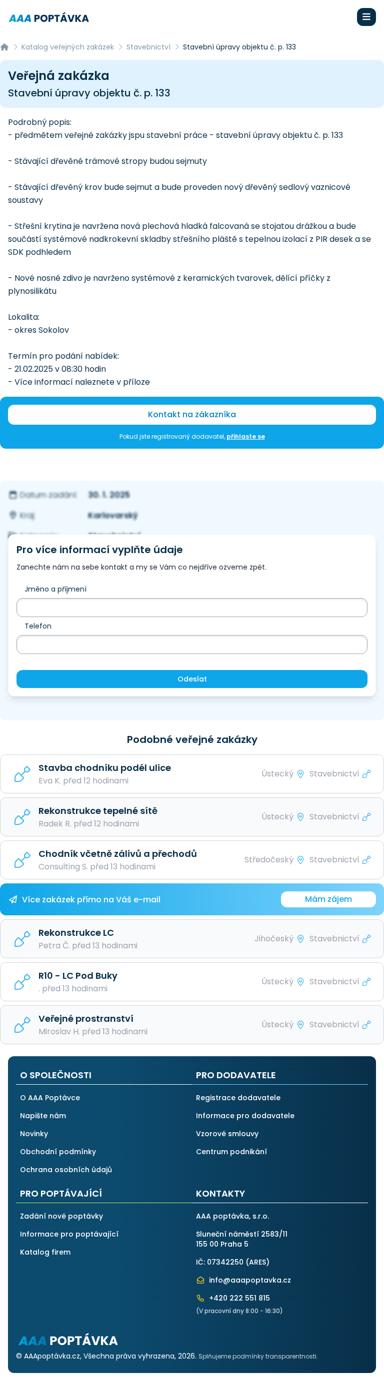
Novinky (34, 1134)
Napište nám (43, 1116)
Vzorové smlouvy (227, 1134)
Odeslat (192, 679)
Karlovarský (113, 515)
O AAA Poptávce (50, 1098)
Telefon (38, 626)
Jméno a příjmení (55, 589)
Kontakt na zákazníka (192, 414)
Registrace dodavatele (238, 1098)
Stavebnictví (148, 47)
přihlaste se (245, 436)
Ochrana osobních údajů (66, 1170)
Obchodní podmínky (58, 1152)
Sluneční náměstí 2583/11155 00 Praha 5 (242, 1239)
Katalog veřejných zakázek (68, 47)
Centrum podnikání (231, 1152)
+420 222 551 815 (238, 1298)
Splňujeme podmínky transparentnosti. (258, 1356)
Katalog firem (45, 1252)
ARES (257, 1262)
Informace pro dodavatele (245, 1116)
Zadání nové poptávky (61, 1216)
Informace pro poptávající (69, 1234)
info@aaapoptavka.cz (249, 1280)
